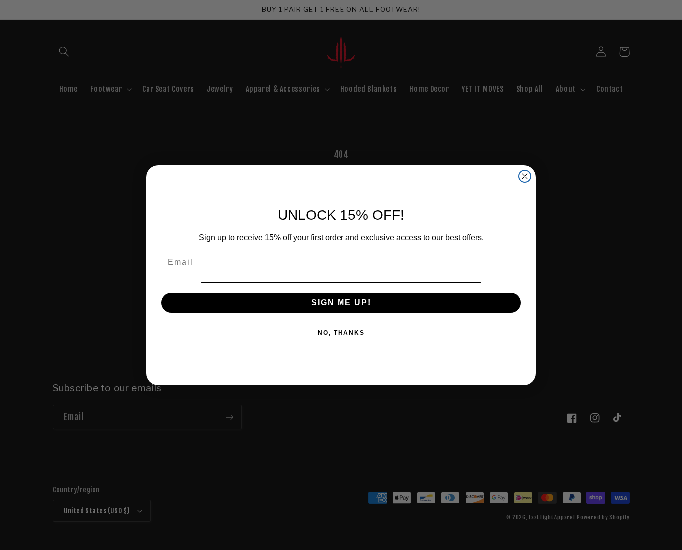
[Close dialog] (525, 176)
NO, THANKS (341, 332)
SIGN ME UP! (341, 302)
